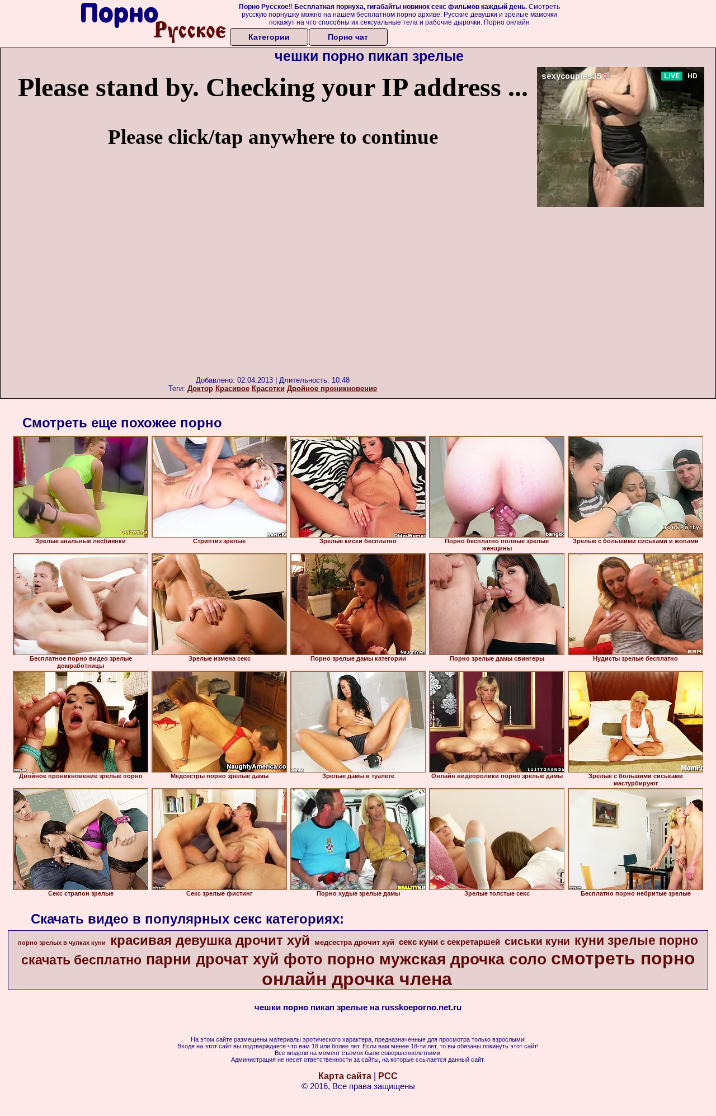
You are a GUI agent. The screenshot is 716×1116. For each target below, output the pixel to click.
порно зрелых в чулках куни (62, 942)
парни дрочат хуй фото (234, 959)
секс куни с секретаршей (449, 942)
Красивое (232, 388)
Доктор (200, 388)
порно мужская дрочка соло (437, 959)
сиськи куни (537, 941)
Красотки (268, 388)
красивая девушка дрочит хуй (210, 940)
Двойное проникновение (332, 388)
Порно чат (348, 36)
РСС (388, 1076)
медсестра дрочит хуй (354, 942)
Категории (269, 36)
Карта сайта (344, 1076)
